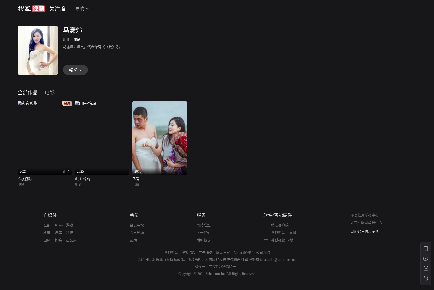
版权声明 (195, 260)
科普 (46, 233)
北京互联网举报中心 (366, 223)
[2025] (85, 103)
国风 (46, 240)
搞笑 (58, 240)
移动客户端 (280, 225)
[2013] (159, 103)
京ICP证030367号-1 (224, 267)
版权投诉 (204, 240)
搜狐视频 (32, 8)
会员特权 (137, 225)
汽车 (58, 233)
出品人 (71, 240)
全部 (46, 225)
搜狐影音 (278, 233)
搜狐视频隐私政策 (170, 260)
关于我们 (204, 233)
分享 (78, 70)
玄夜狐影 (25, 179)
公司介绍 (263, 253)
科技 (69, 233)
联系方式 (223, 253)
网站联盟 (204, 225)
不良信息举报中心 (365, 215)
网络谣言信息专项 (365, 231)
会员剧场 (137, 233)
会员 (134, 215)
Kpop (59, 225)
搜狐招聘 (188, 253)
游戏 (69, 225)
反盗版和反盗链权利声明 (224, 260)
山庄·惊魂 (82, 179)
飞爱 (135, 179)
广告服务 (206, 253)
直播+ (293, 233)
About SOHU (243, 253)
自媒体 (50, 215)
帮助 (133, 240)
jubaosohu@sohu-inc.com (278, 260)
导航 (79, 9)
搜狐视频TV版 (282, 240)
